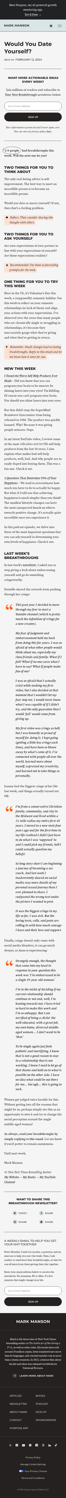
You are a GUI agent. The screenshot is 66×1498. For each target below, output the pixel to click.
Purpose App (19, 1428)
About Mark (18, 1412)
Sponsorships (46, 1420)
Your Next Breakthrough (21, 95)
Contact (16, 1420)
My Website (11, 1177)
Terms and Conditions (33, 1478)
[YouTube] (23, 1445)
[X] (10, 1445)
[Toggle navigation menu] (60, 26)
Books (40, 1395)
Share (49, 1213)
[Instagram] (17, 1445)
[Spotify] (30, 1445)
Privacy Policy (33, 1457)
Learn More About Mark (36, 1375)
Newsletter (18, 1403)
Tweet (22, 1213)
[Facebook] (36, 1445)
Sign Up (41, 1412)
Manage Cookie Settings (33, 1464)
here (49, 131)
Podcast (42, 1403)
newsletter (29, 565)
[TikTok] (56, 1445)
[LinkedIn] (49, 1445)
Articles (16, 1395)
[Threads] (43, 1445)
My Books (29, 1177)
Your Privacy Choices (36, 1471)
